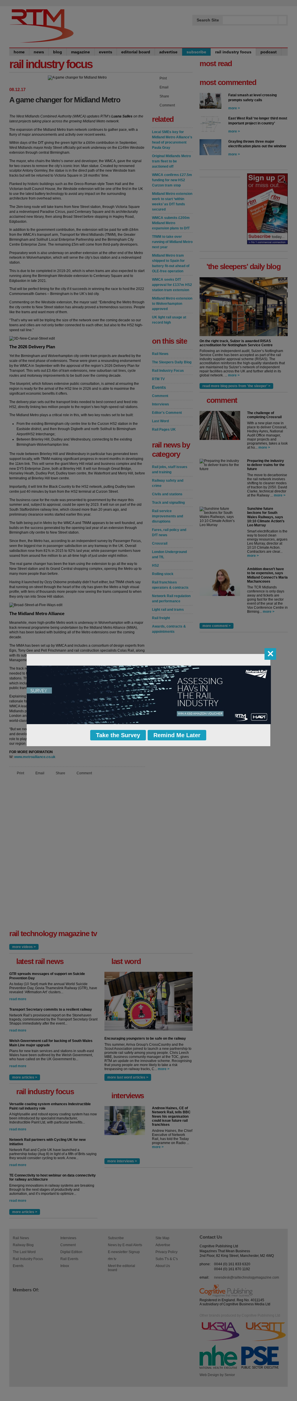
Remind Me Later (176, 735)
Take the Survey (118, 735)
